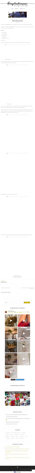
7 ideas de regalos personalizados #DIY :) (12, 416)
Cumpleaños (16, 434)
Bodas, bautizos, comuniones (14, 19)
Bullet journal (23, 432)
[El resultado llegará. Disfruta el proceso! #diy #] (11, 320)
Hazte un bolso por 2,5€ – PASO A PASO (11, 450)
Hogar (26, 436)
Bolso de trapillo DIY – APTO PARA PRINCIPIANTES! (13, 457)
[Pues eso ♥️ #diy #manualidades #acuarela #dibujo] (11, 372)
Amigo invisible (8, 432)
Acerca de (16, 8)
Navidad (13, 438)
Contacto (21, 8)
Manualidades (8, 438)
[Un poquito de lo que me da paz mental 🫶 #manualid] (24, 333)
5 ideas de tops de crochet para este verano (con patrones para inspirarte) (16, 414)
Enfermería (12, 436)
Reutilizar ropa (21, 438)
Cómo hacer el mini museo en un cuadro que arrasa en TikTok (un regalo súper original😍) (18, 419)
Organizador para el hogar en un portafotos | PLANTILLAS (28, 288)
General (20, 19)
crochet (11, 434)
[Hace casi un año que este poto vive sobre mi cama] (11, 359)
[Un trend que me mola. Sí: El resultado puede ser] (11, 333)
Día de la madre (22, 434)
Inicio (12, 8)
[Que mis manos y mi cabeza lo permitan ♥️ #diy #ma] (24, 320)
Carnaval (7, 434)
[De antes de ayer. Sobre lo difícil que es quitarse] (24, 359)
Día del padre (7, 436)
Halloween (22, 436)
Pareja (23, 19)
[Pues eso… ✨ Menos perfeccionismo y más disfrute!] (24, 346)
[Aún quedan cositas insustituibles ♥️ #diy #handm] (11, 346)
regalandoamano (4, 282)
